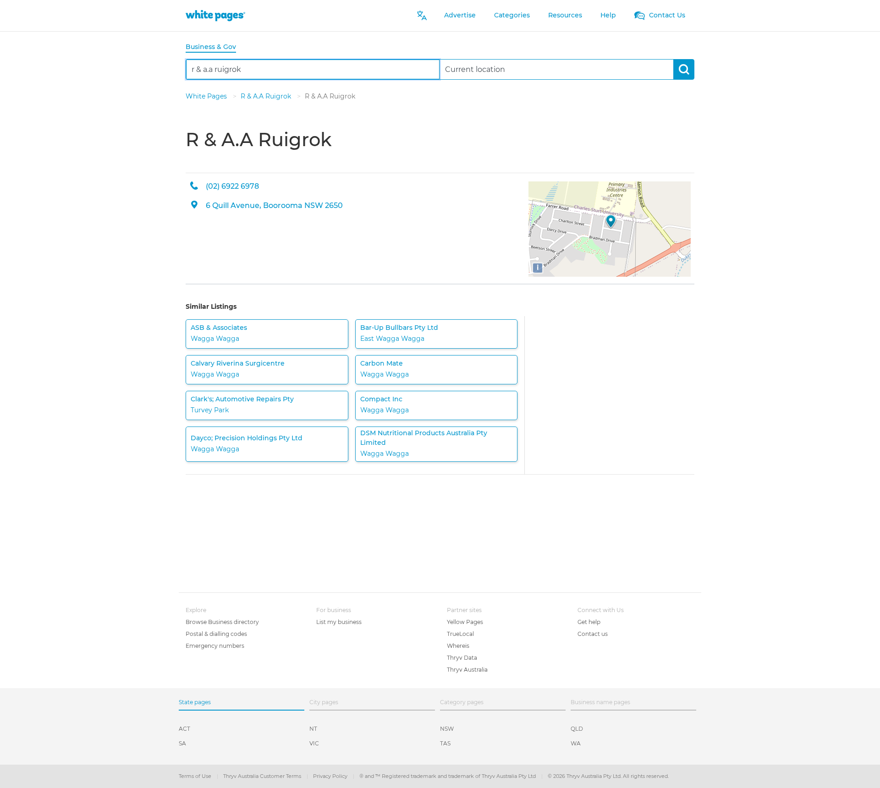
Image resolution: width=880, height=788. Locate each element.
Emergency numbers (215, 645)
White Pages (207, 96)
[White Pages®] (215, 15)
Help (608, 15)
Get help (589, 621)
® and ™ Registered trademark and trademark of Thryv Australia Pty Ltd (448, 776)
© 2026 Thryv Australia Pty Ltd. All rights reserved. (608, 776)
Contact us (593, 633)
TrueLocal (460, 633)
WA (576, 743)
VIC (314, 743)
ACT (184, 728)
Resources (565, 15)
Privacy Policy (331, 776)
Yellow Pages (465, 621)
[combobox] (313, 69)
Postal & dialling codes (216, 633)
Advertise (460, 15)
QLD (577, 728)
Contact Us (666, 15)
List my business (339, 621)
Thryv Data (462, 657)
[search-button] (683, 69)
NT (313, 728)
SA (182, 743)
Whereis (458, 645)
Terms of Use (196, 776)
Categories (512, 15)
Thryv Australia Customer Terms (262, 776)
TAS (445, 743)
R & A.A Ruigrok (267, 96)
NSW (447, 728)
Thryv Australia (467, 669)
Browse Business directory (222, 621)
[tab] (214, 47)
